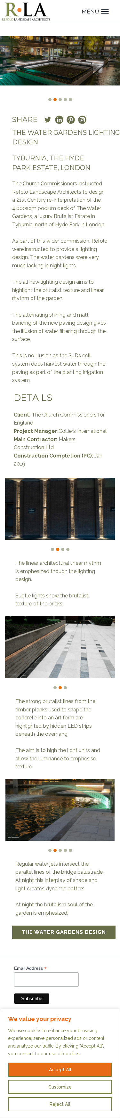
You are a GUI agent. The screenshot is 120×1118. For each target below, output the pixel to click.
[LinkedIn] (59, 120)
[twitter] (48, 120)
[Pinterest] (71, 120)
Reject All (60, 1104)
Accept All (60, 1069)
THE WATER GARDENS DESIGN (64, 932)
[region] (60, 1063)
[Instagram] (82, 120)
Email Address (30, 968)
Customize (60, 1087)
